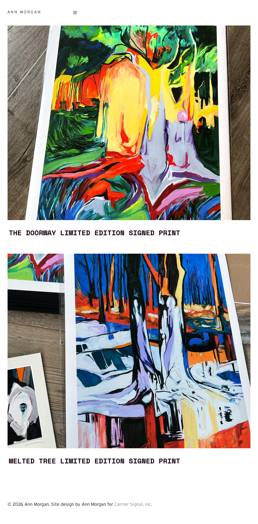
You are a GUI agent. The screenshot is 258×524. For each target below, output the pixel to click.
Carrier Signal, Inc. (133, 504)
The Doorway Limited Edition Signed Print (94, 232)
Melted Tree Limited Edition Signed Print (94, 461)
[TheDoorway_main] (129, 27)
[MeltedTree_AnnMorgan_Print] (129, 255)
